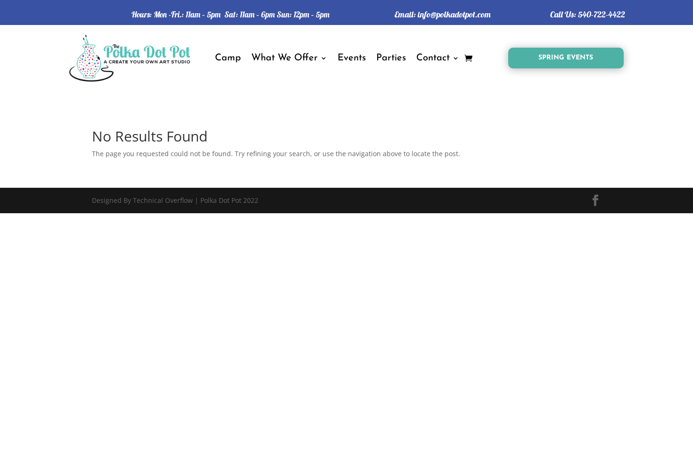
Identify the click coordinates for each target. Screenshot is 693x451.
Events (352, 58)
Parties (391, 58)
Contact (433, 58)
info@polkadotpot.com (454, 14)
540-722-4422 (601, 14)
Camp (228, 58)
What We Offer (284, 58)
